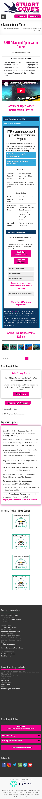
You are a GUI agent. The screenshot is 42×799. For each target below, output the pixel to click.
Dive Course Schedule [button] (18, 269)
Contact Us (23, 797)
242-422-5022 (6, 684)
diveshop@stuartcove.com (10, 689)
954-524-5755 (15, 619)
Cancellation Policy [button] (10, 409)
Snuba (5, 794)
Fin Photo (14, 311)
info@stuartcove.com (8, 627)
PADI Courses (30, 28)
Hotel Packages (13, 794)
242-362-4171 (6, 680)
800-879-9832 (13, 615)
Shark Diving (27, 792)
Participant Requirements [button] (12, 124)
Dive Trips (10, 790)
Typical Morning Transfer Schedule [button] (22, 293)
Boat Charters (17, 792)
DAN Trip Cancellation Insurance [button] (14, 414)
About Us (23, 794)
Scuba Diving (21, 28)
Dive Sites (30, 794)
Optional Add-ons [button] (17, 278)
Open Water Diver (34, 790)
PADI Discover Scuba (21, 790)
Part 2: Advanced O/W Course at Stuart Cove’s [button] (17, 162)
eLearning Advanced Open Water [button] (15, 119)
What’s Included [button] (16, 273)
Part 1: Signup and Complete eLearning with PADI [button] (16, 155)
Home (14, 28)
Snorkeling (36, 792)
